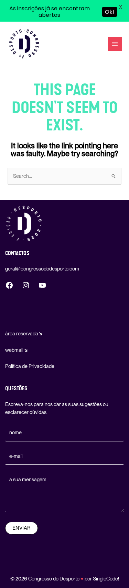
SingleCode (105, 579)
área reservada (23, 334)
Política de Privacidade (29, 366)
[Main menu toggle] (115, 44)
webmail (16, 350)
